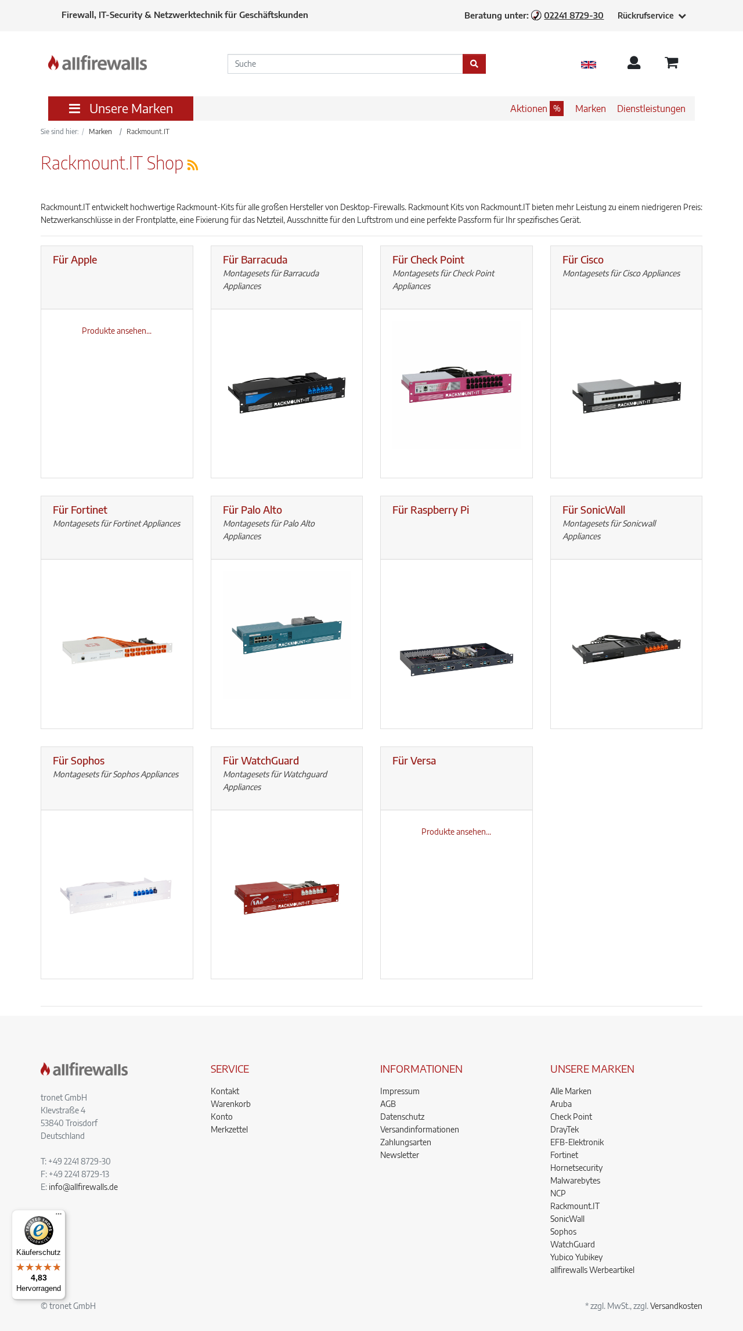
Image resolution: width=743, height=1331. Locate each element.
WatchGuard (572, 1244)
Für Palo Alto (252, 509)
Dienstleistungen (651, 108)
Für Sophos (78, 760)
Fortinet (564, 1155)
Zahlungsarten (405, 1142)
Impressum (400, 1091)
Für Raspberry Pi (430, 509)
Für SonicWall (593, 509)
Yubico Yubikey (576, 1257)
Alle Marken (570, 1091)
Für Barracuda (255, 259)
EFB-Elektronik (577, 1142)
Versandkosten (676, 1306)
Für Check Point (428, 259)
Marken (590, 108)
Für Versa (414, 760)
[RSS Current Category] (192, 164)
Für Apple (75, 259)
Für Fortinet (80, 509)
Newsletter (399, 1155)
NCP (558, 1193)
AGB (388, 1104)
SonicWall (567, 1219)
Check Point (571, 1116)
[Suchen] (474, 64)
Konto (222, 1116)
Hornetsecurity (576, 1168)
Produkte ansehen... (117, 331)
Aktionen (528, 108)
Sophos (563, 1231)
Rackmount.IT (575, 1206)
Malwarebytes (575, 1180)
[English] (589, 64)
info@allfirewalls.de (83, 1187)
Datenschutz (402, 1116)
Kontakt (225, 1091)
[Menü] (59, 1217)
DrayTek (564, 1129)
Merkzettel (229, 1129)
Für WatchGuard (261, 760)
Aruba (561, 1104)
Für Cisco (583, 259)
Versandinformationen (419, 1129)
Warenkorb (231, 1104)
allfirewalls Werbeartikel (592, 1270)
